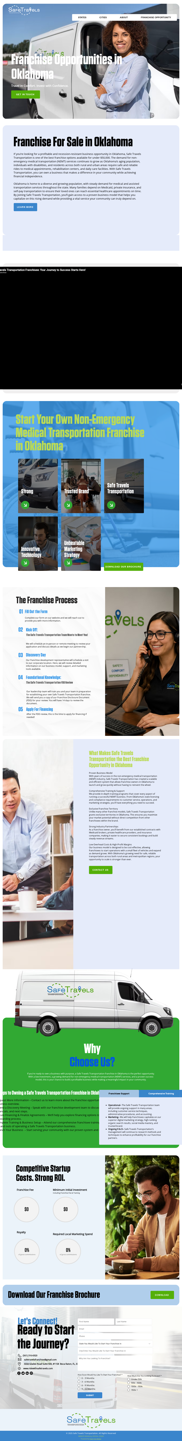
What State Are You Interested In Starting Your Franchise (118, 750)
